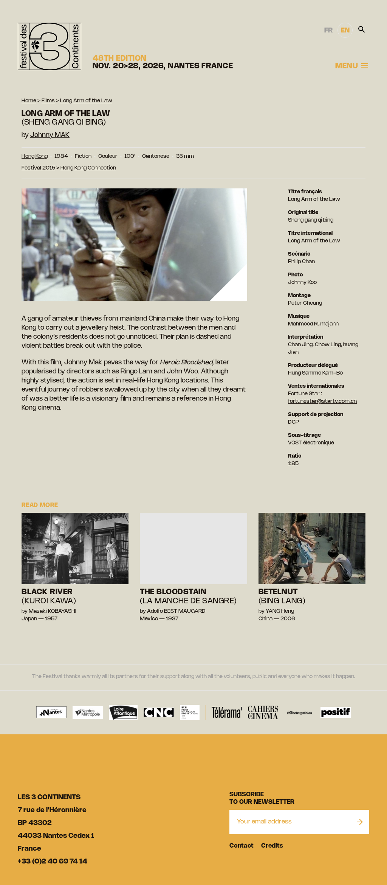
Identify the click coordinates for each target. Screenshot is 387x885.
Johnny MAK (50, 135)
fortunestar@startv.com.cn (322, 401)
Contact (241, 846)
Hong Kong (35, 156)
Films (48, 101)
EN (345, 31)
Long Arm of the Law (86, 101)
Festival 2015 (38, 168)
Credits (272, 846)
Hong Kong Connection (88, 168)
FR (328, 31)
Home (29, 101)
